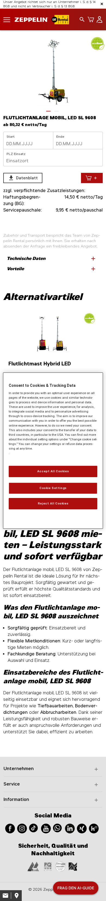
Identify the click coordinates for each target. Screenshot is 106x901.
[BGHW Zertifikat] (60, 866)
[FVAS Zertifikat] (73, 866)
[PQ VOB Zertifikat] (47, 866)
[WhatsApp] (57, 827)
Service (12, 784)
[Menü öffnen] (6, 19)
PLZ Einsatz (16, 154)
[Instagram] (22, 828)
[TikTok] (33, 827)
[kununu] (94, 828)
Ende (60, 136)
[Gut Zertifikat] (33, 866)
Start (11, 136)
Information (16, 799)
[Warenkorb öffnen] (89, 19)
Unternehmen (19, 768)
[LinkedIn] (70, 828)
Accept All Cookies (53, 471)
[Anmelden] (98, 19)
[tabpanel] (53, 71)
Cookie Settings (53, 488)
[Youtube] (46, 828)
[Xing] (82, 828)
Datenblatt (23, 178)
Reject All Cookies (53, 503)
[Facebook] (10, 828)
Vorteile (51, 269)
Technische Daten (51, 258)
